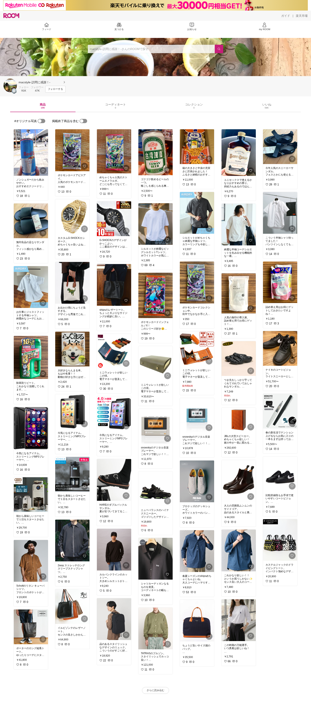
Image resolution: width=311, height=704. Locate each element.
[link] (31, 152)
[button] (10, 85)
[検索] (219, 49)
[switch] (41, 121)
